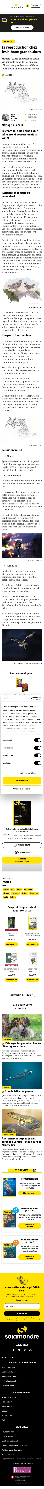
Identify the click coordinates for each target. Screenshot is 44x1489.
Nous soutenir (7, 1416)
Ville (13, 889)
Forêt (5, 897)
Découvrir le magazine (29, 1226)
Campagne (28, 889)
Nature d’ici (8, 41)
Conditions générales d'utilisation (14, 1446)
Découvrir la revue (29, 1193)
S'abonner (35, 6)
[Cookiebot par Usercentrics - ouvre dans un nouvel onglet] (31, 698)
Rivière (25, 893)
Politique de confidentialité (12, 1450)
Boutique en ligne (8, 1367)
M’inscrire (20, 1313)
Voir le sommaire (24, 845)
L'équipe (5, 1411)
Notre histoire (7, 1402)
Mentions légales (8, 1455)
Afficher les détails (28, 773)
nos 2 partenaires (18, 711)
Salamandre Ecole (9, 1377)
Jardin (19, 889)
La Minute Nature (8, 1386)
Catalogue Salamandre (10, 1441)
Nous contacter (8, 1357)
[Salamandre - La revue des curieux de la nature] (17, 6)
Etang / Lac (34, 893)
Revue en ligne (25, 852)
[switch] (37, 748)
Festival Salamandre (9, 1381)
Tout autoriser (22, 781)
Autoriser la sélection (22, 789)
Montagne (15, 893)
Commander (10, 944)
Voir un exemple (22, 1300)
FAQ (3, 1420)
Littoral (6, 893)
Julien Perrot (7, 1406)
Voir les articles (22, 28)
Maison (13, 897)
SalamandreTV (7, 1372)
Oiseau (6, 889)
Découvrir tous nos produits (21, 995)
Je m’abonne (22, 860)
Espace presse (7, 1436)
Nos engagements (9, 1397)
